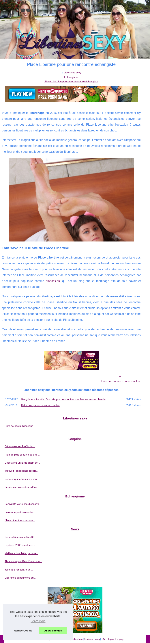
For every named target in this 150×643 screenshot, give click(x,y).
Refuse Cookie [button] (23, 630)
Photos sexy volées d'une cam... (23, 561)
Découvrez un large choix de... (22, 462)
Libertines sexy (72, 72)
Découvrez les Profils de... (20, 446)
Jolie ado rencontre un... (19, 569)
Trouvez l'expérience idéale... (21, 470)
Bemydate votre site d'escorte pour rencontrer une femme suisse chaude (63, 399)
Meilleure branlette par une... (21, 553)
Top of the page (116, 639)
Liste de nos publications (19, 425)
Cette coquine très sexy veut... (22, 478)
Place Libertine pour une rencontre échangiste (71, 81)
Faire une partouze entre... (20, 512)
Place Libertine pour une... (20, 520)
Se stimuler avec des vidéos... (22, 487)
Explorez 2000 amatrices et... (21, 545)
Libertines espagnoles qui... (20, 577)
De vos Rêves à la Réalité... (21, 537)
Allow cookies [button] (53, 630)
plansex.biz (53, 281)
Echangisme (71, 77)
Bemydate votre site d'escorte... (23, 503)
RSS (104, 639)
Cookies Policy (92, 639)
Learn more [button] (38, 621)
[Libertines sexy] (75, 29)
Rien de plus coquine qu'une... (22, 454)
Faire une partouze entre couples (120, 381)
